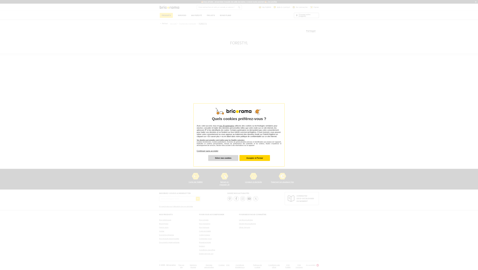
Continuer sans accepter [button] (207, 149)
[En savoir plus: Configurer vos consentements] (223, 158)
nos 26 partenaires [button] (226, 126)
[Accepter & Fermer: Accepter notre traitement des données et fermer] (254, 158)
